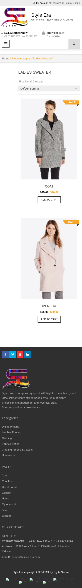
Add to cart (49, 199)
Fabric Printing (10, 443)
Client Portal (9, 486)
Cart (4, 475)
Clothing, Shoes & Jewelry (17, 449)
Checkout (7, 481)
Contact (6, 492)
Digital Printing (10, 426)
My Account (9, 504)
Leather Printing (11, 432)
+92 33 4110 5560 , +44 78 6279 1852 (21, 36)
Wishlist (6, 515)
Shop (5, 510)
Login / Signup (72, 3)
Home (5, 58)
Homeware (8, 455)
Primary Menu (6, 44)
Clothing (7, 438)
